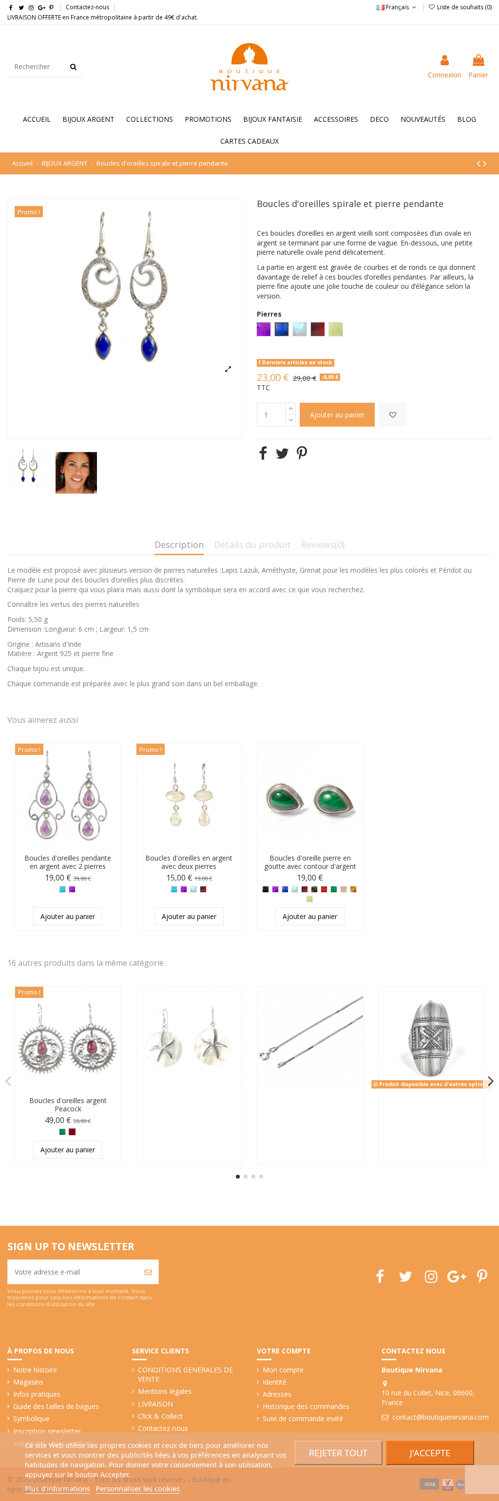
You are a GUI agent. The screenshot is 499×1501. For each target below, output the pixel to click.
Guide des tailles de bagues (56, 1406)
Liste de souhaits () (464, 7)
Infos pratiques (36, 1394)
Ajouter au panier (337, 414)
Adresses (277, 1394)
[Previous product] (480, 163)
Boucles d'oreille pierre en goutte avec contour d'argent (310, 862)
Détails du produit (252, 545)
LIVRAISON (155, 1403)
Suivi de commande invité (303, 1418)
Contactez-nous (87, 7)
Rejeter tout (338, 1453)
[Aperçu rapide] (113, 775)
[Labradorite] (314, 889)
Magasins (28, 1382)
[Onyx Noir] (265, 889)
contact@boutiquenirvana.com (440, 1417)
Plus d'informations (57, 1488)
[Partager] (263, 453)
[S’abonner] (148, 1272)
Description (179, 545)
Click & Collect (160, 1416)
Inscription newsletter (47, 1431)
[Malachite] (333, 889)
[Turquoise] (62, 889)
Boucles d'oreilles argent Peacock (68, 1104)
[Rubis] (72, 1131)
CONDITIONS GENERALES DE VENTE (185, 1374)
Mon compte (283, 1369)
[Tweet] (282, 453)
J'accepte (430, 1453)
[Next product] (485, 163)
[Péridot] (309, 899)
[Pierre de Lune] (193, 889)
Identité (275, 1382)
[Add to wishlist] (392, 415)
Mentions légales (165, 1391)
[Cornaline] (324, 889)
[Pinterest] (302, 453)
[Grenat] (203, 889)
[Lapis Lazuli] (285, 889)
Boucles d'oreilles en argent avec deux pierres (188, 862)
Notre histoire (35, 1369)
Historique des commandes (306, 1406)
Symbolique (31, 1418)
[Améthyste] (72, 889)
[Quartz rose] (343, 889)
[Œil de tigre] (353, 889)
